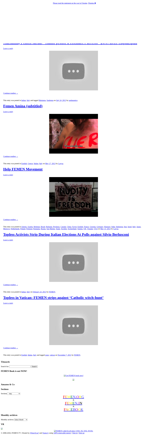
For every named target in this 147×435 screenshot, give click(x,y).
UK (84, 229)
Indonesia (119, 227)
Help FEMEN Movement (23, 169)
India (113, 227)
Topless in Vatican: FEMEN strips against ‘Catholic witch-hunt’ (53, 297)
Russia (43, 229)
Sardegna (50, 100)
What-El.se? (34, 433)
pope (47, 355)
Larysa (60, 164)
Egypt (74, 227)
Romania (36, 229)
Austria (30, 227)
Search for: (5, 366)
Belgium (37, 227)
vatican (52, 355)
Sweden (64, 229)
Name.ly (45, 433)
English (24, 164)
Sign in (75, 433)
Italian (23, 100)
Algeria (24, 227)
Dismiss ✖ (92, 3)
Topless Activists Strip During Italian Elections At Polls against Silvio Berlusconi (66, 234)
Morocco (6, 229)
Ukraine (90, 229)
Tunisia (80, 229)
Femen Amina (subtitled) (22, 106)
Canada (63, 227)
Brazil (43, 227)
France (86, 227)
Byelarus (56, 227)
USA (96, 229)
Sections (4, 394)
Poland (22, 229)
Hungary (107, 227)
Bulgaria (49, 227)
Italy (28, 100)
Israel (130, 227)
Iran (125, 227)
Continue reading (10, 93)
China (69, 227)
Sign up (81, 433)
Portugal (29, 229)
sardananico (73, 100)
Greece (30, 164)
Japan (139, 227)
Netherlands (15, 229)
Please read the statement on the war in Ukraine (70, 3)
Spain (58, 229)
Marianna (42, 100)
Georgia (93, 227)
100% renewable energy (62, 433)
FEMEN (52, 292)
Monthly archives (7, 420)
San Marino (51, 229)
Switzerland (72, 229)
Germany (100, 227)
